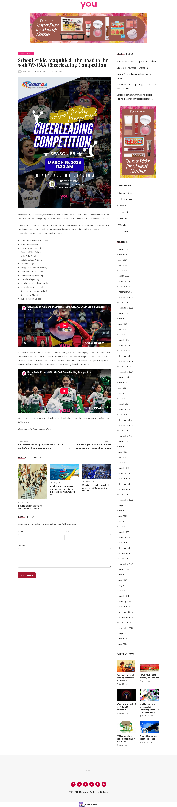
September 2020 (125, 628)
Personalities (124, 212)
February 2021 (124, 601)
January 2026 (124, 286)
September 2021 (125, 564)
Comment (23, 545)
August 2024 (123, 377)
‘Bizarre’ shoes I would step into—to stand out (136, 61)
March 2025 (123, 339)
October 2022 (124, 494)
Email (67, 531)
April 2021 (122, 590)
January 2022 (124, 542)
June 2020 (123, 644)
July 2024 (122, 382)
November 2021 (125, 553)
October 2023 (124, 430)
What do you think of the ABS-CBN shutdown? (126, 707)
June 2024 (122, 387)
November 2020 (125, 617)
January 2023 (124, 478)
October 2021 (124, 558)
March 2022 (123, 532)
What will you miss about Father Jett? (148, 737)
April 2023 (122, 462)
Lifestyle (122, 205)
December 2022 (125, 483)
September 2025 (125, 307)
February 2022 (124, 537)
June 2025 (122, 323)
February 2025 (124, 345)
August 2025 (123, 313)
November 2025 (125, 297)
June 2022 (122, 516)
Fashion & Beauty (125, 199)
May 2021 (122, 585)
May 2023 (122, 457)
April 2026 (123, 270)
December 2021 (125, 548)
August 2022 (123, 505)
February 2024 (124, 409)
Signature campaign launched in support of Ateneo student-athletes (95, 488)
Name (21, 531)
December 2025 (125, 291)
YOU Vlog (122, 225)
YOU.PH (27, 71)
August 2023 (123, 441)
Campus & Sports (26, 53)
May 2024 (122, 393)
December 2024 (125, 355)
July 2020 (122, 638)
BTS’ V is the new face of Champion (132, 67)
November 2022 (125, 489)
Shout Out (122, 218)
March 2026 (123, 275)
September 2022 (125, 499)
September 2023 (125, 436)
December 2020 (125, 612)
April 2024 (123, 398)
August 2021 (123, 569)
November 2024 (125, 361)
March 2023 (123, 467)
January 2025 (124, 350)
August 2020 (123, 633)
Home (88, 770)
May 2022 (122, 521)
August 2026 (123, 249)
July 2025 (122, 318)
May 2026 (122, 265)
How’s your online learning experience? (149, 676)
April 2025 (122, 334)
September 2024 (125, 371)
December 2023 (125, 420)
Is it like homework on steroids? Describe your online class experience (149, 708)
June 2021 (122, 580)
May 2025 (122, 329)
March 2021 (123, 595)
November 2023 (125, 425)
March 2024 (123, 403)
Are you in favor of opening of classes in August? (125, 678)
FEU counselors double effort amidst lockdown (126, 739)
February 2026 (124, 281)
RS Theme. (104, 792)
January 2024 (124, 414)
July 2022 (122, 510)
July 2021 (122, 574)
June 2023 (122, 451)
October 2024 (124, 366)
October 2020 (124, 622)
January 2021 (124, 606)
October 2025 (124, 302)
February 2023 (124, 473)
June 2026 (122, 259)
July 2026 (122, 254)
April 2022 (123, 526)
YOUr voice (123, 231)
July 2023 (122, 446)
